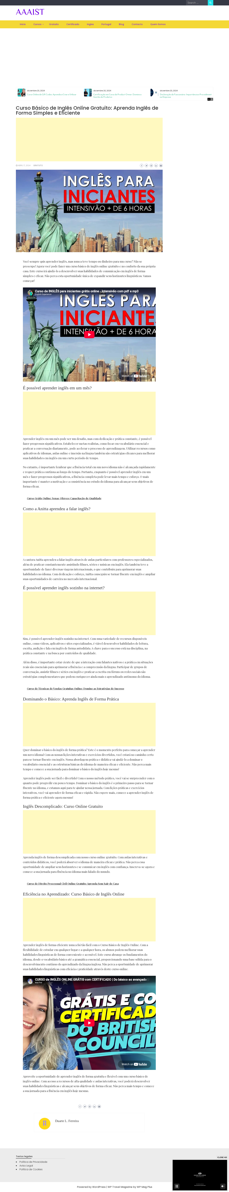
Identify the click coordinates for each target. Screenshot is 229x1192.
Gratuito (54, 24)
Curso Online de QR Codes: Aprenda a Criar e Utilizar (51, 94)
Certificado (72, 24)
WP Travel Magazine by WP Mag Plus (130, 1187)
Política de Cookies (31, 1169)
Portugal (106, 24)
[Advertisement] (114, 53)
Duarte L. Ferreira (67, 1121)
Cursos (37, 24)
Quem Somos (158, 24)
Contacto (137, 24)
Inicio (23, 24)
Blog (121, 24)
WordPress (99, 1187)
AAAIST (30, 12)
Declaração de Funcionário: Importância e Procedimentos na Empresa (187, 96)
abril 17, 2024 (24, 165)
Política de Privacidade (33, 1162)
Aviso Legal (26, 1165)
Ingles (90, 24)
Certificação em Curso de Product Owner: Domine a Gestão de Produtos (117, 96)
